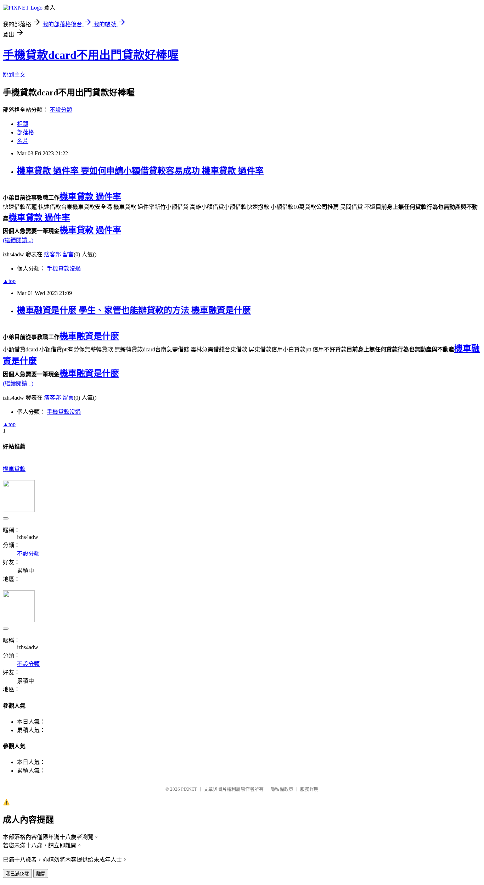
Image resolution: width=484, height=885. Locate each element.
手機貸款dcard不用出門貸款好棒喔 (91, 55)
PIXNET (189, 789)
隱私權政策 (281, 789)
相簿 (22, 124)
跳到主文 (14, 75)
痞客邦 (52, 254)
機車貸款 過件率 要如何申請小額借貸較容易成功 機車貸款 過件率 (140, 171)
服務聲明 (309, 789)
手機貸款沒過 (64, 269)
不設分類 (61, 110)
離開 (40, 873)
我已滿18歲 (17, 873)
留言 (68, 254)
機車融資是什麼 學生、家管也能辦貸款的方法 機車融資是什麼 (134, 310)
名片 (22, 141)
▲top (9, 281)
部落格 (25, 132)
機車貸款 (14, 469)
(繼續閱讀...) (18, 240)
